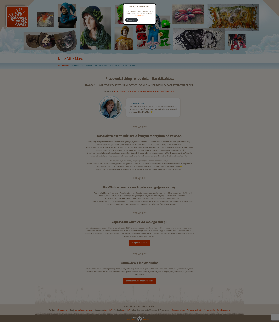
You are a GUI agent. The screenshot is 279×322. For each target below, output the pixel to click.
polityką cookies (139, 15)
